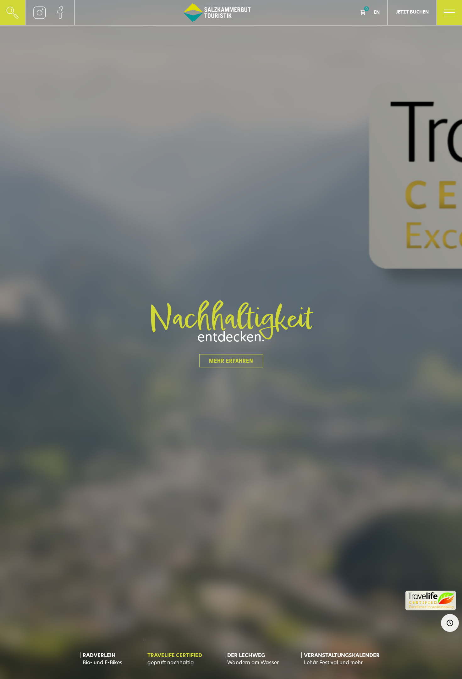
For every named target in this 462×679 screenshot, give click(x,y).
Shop (363, 12)
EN (377, 12)
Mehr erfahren (231, 361)
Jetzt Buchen (412, 12)
